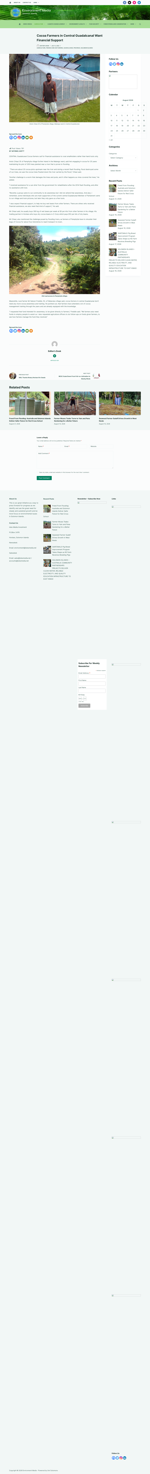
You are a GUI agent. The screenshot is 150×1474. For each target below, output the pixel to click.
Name (41, 446)
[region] (123, 82)
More (132, 24)
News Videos (27, 24)
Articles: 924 (55, 360)
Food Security (94, 24)
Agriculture (38, 24)
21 (133, 126)
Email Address (84, 673)
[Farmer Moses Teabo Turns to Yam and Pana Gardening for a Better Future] (75, 403)
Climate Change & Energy (56, 24)
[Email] (27, 137)
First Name (82, 680)
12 (122, 121)
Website (93, 446)
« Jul (111, 140)
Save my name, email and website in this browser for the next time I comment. (64, 472)
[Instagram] (134, 2)
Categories (113, 154)
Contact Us (27, 2)
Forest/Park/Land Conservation (115, 24)
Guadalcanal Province (72, 48)
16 (144, 121)
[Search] (140, 24)
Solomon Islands (87, 48)
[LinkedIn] (139, 2)
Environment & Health (77, 24)
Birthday (81, 695)
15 (138, 121)
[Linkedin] (23, 137)
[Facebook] (124, 2)
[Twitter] (15, 137)
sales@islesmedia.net (22, 558)
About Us (17, 2)
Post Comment (44, 478)
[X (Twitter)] (129, 2)
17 (111, 126)
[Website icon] (54, 355)
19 (122, 126)
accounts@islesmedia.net (19, 561)
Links (35, 2)
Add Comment (44, 453)
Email (66, 446)
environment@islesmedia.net (25, 548)
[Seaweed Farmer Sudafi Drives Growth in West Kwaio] (120, 403)
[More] (31, 137)
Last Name (82, 687)
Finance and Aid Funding (54, 48)
